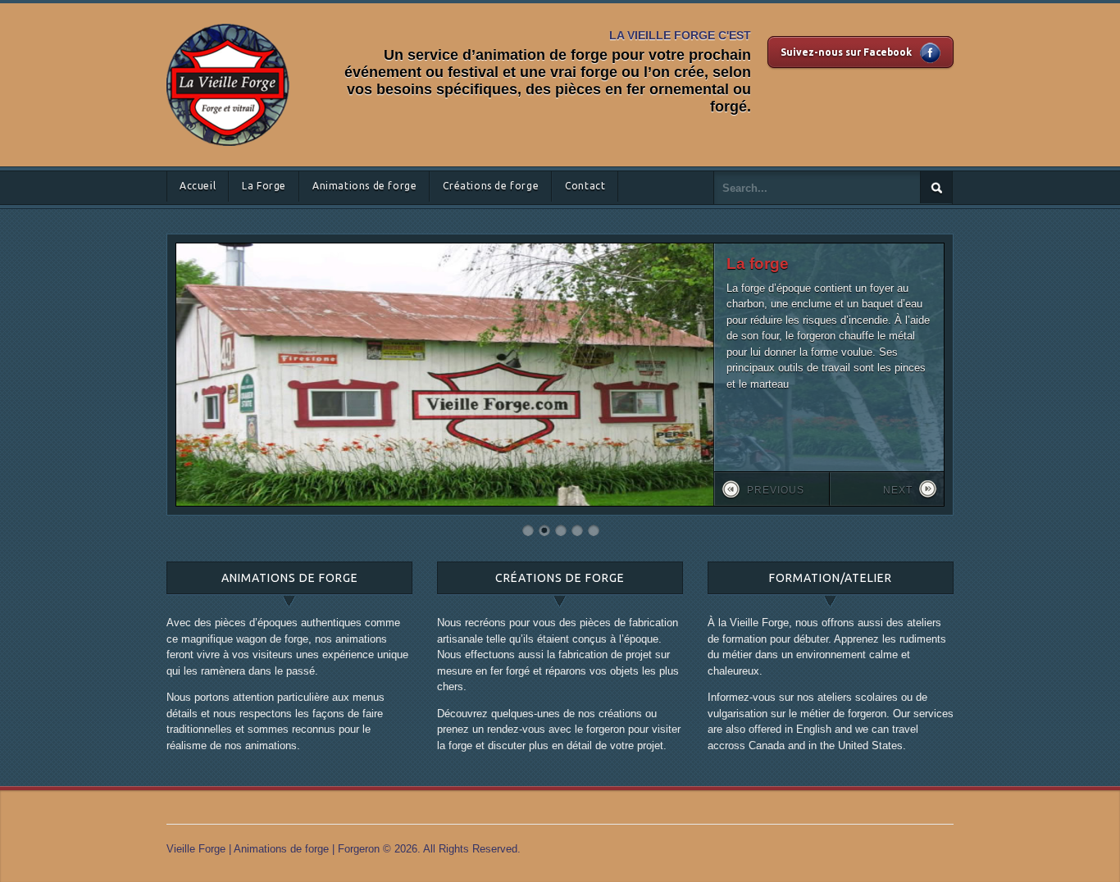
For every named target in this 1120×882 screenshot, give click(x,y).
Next (898, 490)
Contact (585, 185)
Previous (775, 490)
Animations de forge (364, 185)
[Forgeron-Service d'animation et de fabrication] (227, 20)
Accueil (198, 185)
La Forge (264, 185)
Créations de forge (491, 185)
